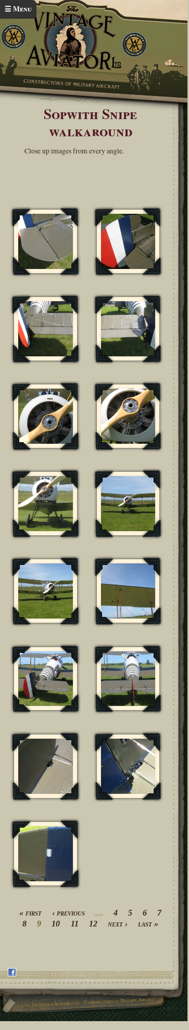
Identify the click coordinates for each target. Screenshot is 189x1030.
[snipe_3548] (128, 766)
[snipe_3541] (128, 503)
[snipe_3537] (128, 329)
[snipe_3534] (45, 241)
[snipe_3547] (45, 766)
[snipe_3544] (45, 679)
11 (75, 924)
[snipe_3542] (45, 591)
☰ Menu (18, 9)
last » (148, 924)
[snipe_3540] (45, 503)
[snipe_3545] (128, 679)
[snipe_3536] (45, 329)
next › (118, 924)
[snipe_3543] (128, 591)
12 (93, 924)
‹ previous (68, 913)
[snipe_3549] (45, 854)
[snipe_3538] (45, 416)
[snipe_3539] (128, 416)
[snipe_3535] (128, 241)
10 (56, 924)
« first (30, 913)
